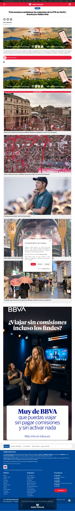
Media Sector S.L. (46, 268)
